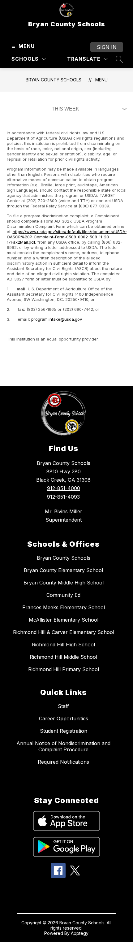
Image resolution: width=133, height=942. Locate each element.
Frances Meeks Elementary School (63, 607)
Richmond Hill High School (63, 644)
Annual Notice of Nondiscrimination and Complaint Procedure (63, 746)
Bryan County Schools (53, 79)
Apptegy (79, 933)
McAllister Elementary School (63, 620)
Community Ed (63, 595)
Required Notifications (63, 762)
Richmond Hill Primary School (63, 669)
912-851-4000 (63, 488)
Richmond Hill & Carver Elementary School (63, 632)
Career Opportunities (63, 718)
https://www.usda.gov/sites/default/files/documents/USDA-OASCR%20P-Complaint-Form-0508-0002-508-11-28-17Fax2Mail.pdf (67, 237)
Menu (101, 79)
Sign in (107, 47)
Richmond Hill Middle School (63, 657)
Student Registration (63, 731)
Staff (63, 706)
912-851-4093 (63, 497)
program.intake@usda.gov (56, 319)
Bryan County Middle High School (64, 583)
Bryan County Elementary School (63, 570)
